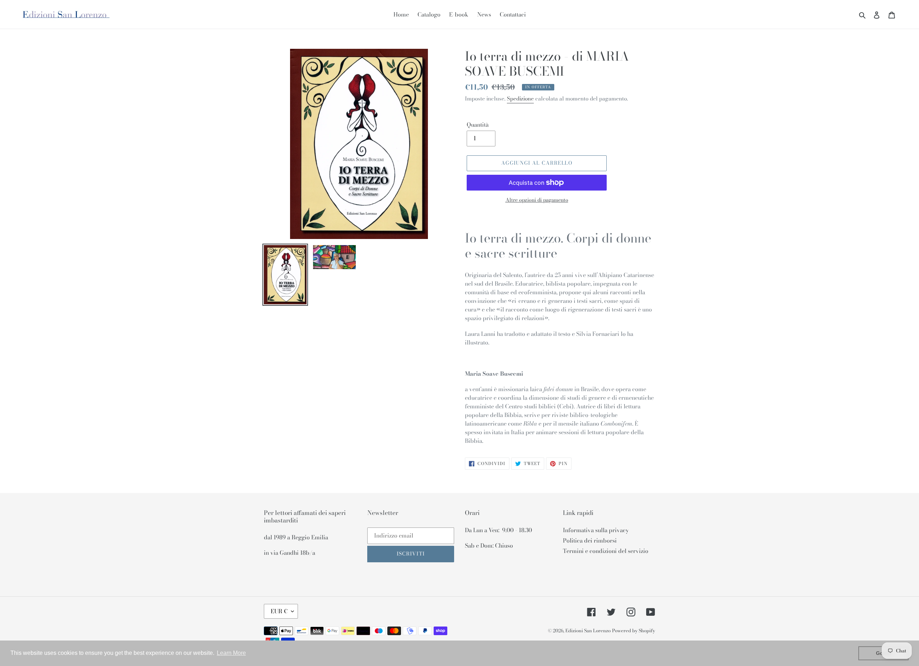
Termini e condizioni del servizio (605, 551)
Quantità (478, 124)
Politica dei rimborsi (590, 540)
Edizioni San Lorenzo (588, 630)
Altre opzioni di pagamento (536, 200)
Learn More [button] (231, 653)
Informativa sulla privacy (596, 530)
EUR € (279, 611)
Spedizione (520, 98)
